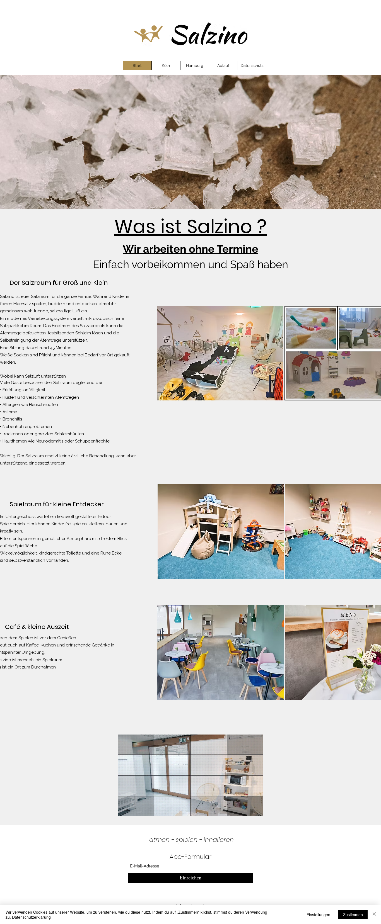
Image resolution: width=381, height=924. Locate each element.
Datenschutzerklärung (31, 917)
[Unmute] (134, 808)
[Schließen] (374, 915)
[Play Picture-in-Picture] (246, 808)
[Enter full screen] (255, 808)
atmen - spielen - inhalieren (191, 839)
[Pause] (125, 808)
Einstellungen (318, 914)
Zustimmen (353, 914)
